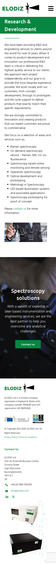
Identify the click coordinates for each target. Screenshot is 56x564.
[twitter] (13, 496)
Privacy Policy (10, 437)
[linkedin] (6, 496)
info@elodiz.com (20, 491)
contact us (19, 208)
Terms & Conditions (27, 437)
